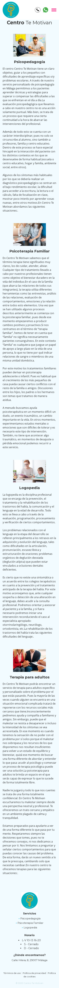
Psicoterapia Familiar (30, 922)
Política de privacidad (34, 973)
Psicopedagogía (30, 918)
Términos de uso (12, 973)
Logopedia (30, 927)
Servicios (29, 913)
